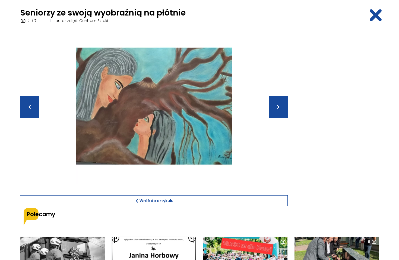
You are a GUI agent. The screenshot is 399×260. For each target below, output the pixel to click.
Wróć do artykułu (156, 200)
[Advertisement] (336, 109)
